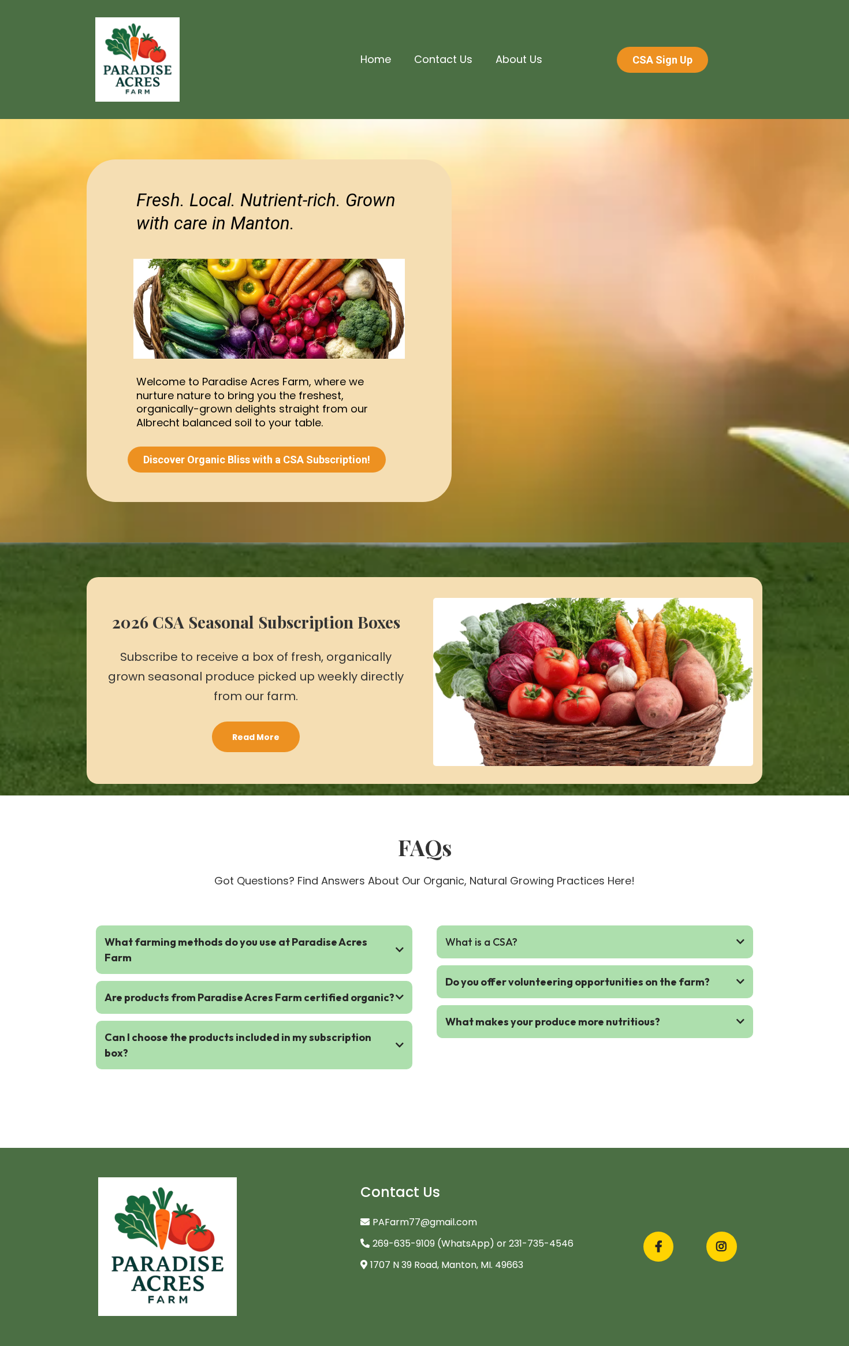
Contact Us (443, 59)
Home (375, 59)
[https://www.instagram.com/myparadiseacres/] (721, 1247)
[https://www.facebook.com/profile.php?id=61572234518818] (658, 1247)
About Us (519, 59)
